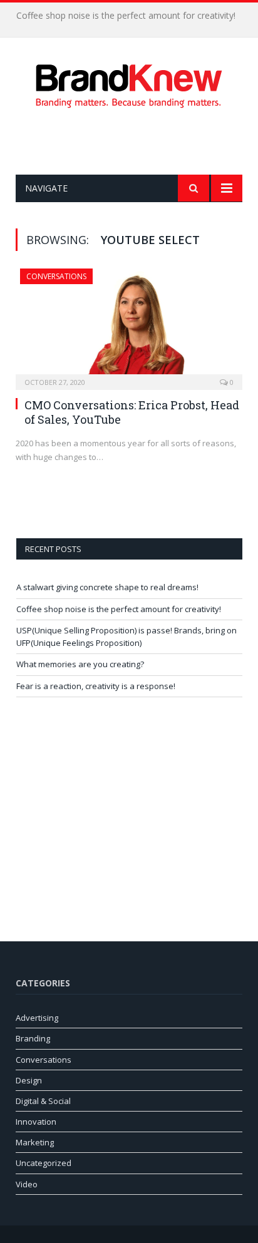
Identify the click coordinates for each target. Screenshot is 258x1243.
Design (29, 1080)
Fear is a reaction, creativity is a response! (95, 686)
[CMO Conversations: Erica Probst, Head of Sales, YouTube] (129, 325)
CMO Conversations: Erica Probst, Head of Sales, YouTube (131, 412)
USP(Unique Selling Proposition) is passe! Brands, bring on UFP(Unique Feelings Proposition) (126, 636)
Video (27, 1184)
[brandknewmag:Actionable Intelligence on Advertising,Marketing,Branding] (129, 83)
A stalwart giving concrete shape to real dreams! (107, 587)
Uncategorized (43, 1163)
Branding (33, 1038)
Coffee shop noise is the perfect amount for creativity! (125, 15)
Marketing (35, 1142)
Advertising (37, 1017)
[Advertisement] (137, 141)
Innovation (36, 1121)
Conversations (56, 276)
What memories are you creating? (80, 664)
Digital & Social (43, 1101)
